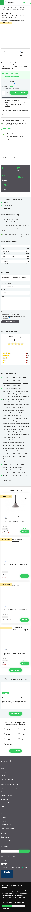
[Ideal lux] (8, 54)
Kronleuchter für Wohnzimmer (13, 426)
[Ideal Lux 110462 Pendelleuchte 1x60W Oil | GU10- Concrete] (15, 34)
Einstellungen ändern (18, 905)
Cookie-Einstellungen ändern (8, 828)
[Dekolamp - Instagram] (5, 864)
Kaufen (24, 531)
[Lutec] (23, 735)
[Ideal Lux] (8, 735)
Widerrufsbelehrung (6, 824)
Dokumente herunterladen (7, 779)
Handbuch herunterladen (9, 158)
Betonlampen (20, 464)
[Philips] (8, 730)
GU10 (27, 251)
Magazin (3, 768)
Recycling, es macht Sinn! (7, 821)
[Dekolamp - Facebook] (2, 864)
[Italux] (8, 740)
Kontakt (3, 764)
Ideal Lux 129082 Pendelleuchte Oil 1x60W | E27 (15, 565)
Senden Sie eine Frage (10, 321)
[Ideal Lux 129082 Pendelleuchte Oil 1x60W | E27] (15, 550)
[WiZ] (23, 740)
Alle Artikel (15, 713)
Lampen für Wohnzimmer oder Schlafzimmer (16, 396)
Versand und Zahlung (6, 795)
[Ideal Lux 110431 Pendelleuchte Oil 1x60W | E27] (15, 595)
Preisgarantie (4, 817)
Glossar (3, 775)
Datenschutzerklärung (6, 802)
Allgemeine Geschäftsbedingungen (9, 788)
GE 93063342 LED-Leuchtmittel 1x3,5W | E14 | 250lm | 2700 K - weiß (17, 124)
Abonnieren (24, 851)
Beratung (3, 772)
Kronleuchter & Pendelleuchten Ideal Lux (15, 472)
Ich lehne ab (6, 908)
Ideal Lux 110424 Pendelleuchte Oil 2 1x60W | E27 (14, 654)
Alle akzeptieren (7, 905)
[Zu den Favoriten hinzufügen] (15, 494)
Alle (4, 461)
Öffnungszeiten (5, 837)
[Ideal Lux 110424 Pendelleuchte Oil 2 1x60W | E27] (15, 639)
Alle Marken (15, 750)
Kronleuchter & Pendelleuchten (12, 377)
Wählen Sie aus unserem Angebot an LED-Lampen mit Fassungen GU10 (15, 102)
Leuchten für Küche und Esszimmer (13, 445)
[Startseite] (2, 7)
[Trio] (23, 730)
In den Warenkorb (20, 92)
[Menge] (4, 93)
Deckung (4, 258)
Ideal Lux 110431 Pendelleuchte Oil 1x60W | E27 (15, 609)
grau (28, 248)
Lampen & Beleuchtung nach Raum (13, 394)
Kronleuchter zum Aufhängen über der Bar (15, 391)
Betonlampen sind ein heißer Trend (13, 698)
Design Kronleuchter (19, 7)
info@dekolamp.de (10, 139)
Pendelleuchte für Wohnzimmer (12, 440)
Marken (3, 813)
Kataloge (3, 810)
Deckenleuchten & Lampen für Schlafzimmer (16, 418)
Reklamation (4, 791)
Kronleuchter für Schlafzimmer (13, 404)
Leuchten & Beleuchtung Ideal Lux (13, 467)
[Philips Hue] (8, 745)
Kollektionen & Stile (8, 464)
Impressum (4, 806)
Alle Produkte (7, 481)
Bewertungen (4, 799)
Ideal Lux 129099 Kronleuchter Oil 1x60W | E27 (15, 521)
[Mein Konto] (26, 2)
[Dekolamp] (10, 2)
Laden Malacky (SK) (6, 840)
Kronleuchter (8, 7)
